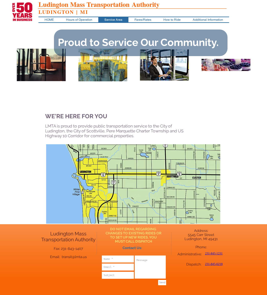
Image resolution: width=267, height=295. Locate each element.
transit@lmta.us (74, 257)
